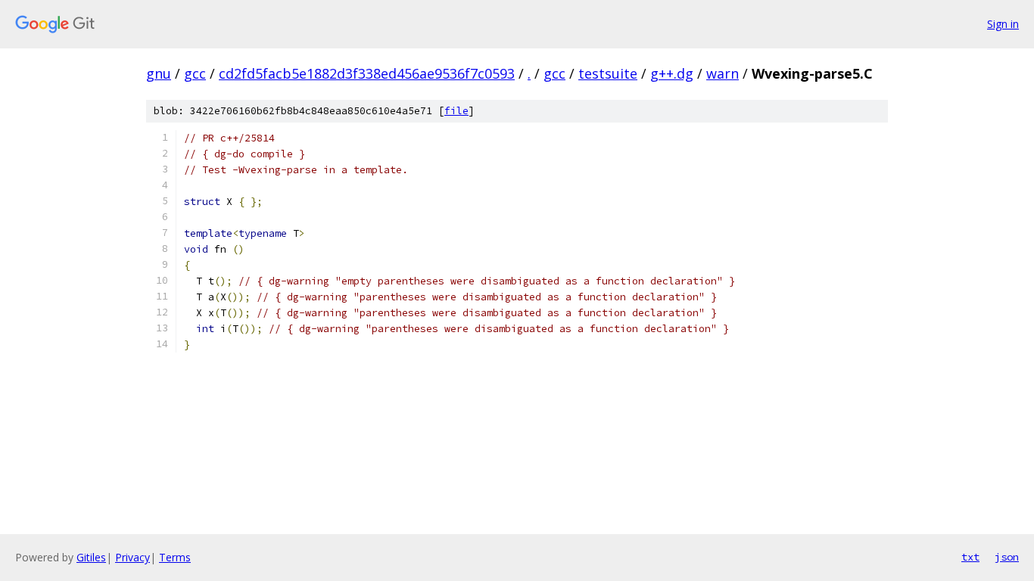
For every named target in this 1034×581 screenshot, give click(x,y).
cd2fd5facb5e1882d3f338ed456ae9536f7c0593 (367, 73)
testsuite (607, 73)
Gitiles (91, 557)
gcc (195, 73)
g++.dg (671, 73)
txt (970, 557)
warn (722, 73)
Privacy (132, 557)
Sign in (1003, 24)
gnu (158, 73)
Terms (175, 557)
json (1007, 557)
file (456, 110)
